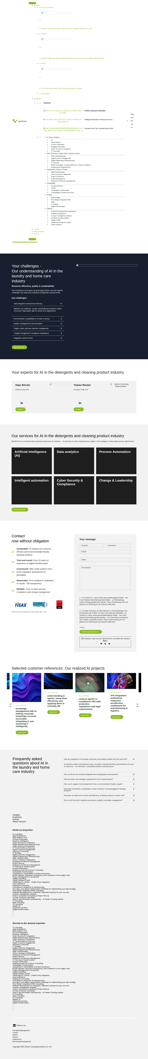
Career (36, 229)
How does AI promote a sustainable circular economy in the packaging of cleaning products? (94, 790)
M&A (52, 202)
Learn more (20, 466)
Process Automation (20, 839)
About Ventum (39, 232)
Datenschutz (17, 1039)
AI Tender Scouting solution (60, 218)
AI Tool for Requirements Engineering (63, 211)
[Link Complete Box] (26, 705)
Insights (37, 5)
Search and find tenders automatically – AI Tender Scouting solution (38, 899)
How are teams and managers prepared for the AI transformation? (88, 779)
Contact (37, 234)
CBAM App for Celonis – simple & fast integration (31, 882)
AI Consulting (18, 904)
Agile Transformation (58, 172)
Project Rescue (18, 863)
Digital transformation (58, 206)
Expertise (37, 99)
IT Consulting (55, 151)
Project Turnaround (57, 176)
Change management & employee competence (31, 333)
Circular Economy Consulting (24, 897)
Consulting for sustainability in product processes (31, 873)
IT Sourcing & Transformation (24, 867)
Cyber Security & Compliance (61, 149)
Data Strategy (55, 197)
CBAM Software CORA (21, 880)
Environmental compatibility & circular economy (32, 319)
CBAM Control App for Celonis (61, 222)
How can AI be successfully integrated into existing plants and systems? (91, 774)
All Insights (45, 94)
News (43, 63)
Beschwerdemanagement (22, 1041)
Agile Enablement (19, 836)
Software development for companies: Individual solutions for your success (41, 892)
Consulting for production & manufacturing (28, 887)
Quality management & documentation (28, 324)
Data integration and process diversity (28, 304)
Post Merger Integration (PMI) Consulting (28, 891)
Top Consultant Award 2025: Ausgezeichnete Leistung (61, 88)
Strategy (49, 195)
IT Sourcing (55, 163)
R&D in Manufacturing (58, 156)
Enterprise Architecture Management (63, 181)
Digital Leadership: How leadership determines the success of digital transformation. (73, 58)
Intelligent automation (58, 147)
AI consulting (17, 834)
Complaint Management (21, 1030)
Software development (58, 213)
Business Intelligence (21, 841)
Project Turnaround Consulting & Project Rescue (31, 896)
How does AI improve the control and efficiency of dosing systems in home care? (94, 795)
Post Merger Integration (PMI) (61, 200)
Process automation (57, 144)
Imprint (15, 1035)
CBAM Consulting (19, 879)
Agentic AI (16, 906)
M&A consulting (18, 903)
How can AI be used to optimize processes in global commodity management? (93, 800)
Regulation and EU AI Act (23, 338)
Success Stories (47, 7)
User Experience (19, 884)
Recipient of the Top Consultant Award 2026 (99, 128)
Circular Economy (57, 186)
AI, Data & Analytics (53, 137)
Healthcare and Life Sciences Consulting (28, 870)
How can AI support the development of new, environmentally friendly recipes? (93, 784)
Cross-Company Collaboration (61, 174)
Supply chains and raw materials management (31, 328)
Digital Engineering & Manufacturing (63, 160)
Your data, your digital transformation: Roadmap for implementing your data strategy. (44, 889)
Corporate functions (20, 908)
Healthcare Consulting (21, 885)
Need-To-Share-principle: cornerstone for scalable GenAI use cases (66, 28)
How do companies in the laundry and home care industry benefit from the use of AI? (95, 759)
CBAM (53, 188)
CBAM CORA (55, 220)
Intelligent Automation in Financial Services (98, 119)
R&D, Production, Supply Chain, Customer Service (63, 153)
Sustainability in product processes (62, 192)
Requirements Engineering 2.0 (61, 167)
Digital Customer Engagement (61, 158)
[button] (38, 303)
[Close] (32, 239)
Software (49, 208)
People (44, 34)
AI (52, 140)
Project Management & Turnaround (26, 877)
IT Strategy (54, 204)
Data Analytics (56, 142)
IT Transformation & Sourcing (24, 848)
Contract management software (61, 216)
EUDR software (56, 224)
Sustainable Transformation (60, 190)
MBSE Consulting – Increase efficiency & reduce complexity (71, 165)
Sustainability (51, 183)
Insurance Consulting (20, 851)
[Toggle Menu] (32, 3)
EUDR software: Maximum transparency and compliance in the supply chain (41, 875)
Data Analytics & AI (20, 838)
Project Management (58, 179)
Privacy (15, 1037)
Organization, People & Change (57, 169)
